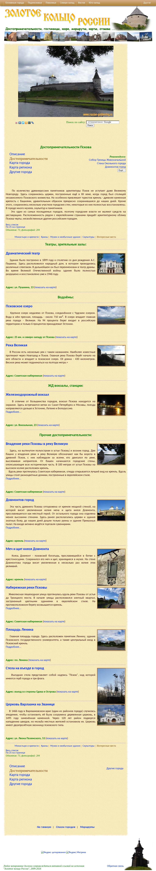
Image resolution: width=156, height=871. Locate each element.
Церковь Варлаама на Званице (30, 704)
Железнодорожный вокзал (27, 395)
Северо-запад (67, 3)
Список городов (65, 827)
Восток (81, 3)
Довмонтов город (115, 167)
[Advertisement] (65, 135)
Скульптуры (88, 237)
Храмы (44, 237)
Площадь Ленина (19, 630)
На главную (44, 827)
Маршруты (87, 827)
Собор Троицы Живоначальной (107, 160)
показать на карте (45, 287)
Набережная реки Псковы (26, 588)
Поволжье (50, 3)
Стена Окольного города (111, 163)
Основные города (14, 3)
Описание (17, 154)
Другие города (20, 172)
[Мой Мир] (29, 123)
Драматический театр (23, 253)
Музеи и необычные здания (65, 237)
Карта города (19, 163)
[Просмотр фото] (111, 274)
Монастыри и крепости (27, 237)
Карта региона (20, 167)
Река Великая (16, 345)
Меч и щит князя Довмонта (27, 549)
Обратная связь (115, 866)
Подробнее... (13, 412)
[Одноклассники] (26, 123)
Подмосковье (35, 3)
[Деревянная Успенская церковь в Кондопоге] (138, 869)
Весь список (12, 225)
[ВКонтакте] (19, 123)
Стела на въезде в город (25, 668)
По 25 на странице (15, 227)
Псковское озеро (19, 306)
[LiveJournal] (32, 123)
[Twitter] (23, 123)
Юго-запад (94, 3)
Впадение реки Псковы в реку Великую (37, 444)
